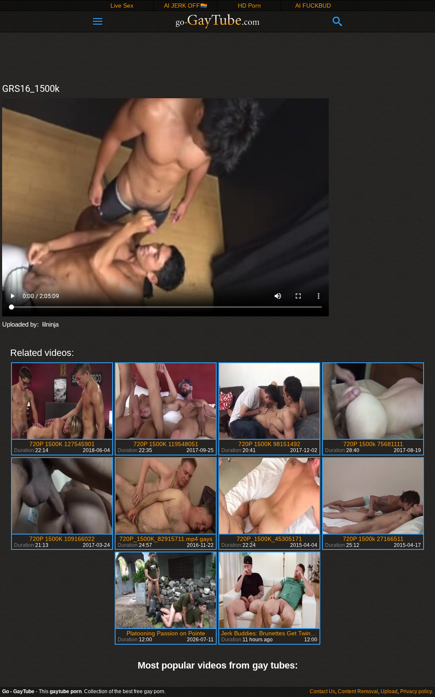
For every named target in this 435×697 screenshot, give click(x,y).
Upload (389, 691)
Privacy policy (416, 691)
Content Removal (358, 691)
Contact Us (322, 691)
